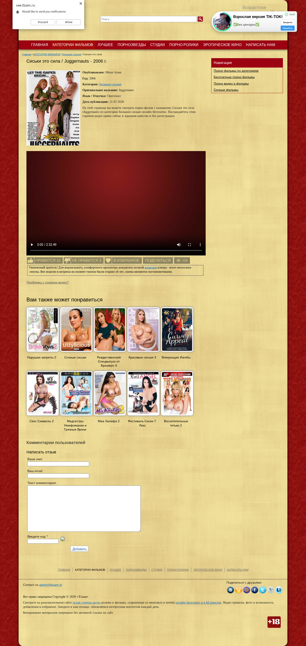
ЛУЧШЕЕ (105, 45)
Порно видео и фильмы (231, 83)
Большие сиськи (110, 84)
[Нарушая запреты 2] (42, 352)
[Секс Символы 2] (42, 416)
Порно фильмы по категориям (236, 71)
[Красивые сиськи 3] (143, 352)
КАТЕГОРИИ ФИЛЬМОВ (73, 45)
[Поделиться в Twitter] (262, 589)
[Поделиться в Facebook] (254, 589)
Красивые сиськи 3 (142, 357)
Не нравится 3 (86, 260)
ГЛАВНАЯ (39, 45)
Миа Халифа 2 (109, 421)
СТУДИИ (157, 45)
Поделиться (158, 260)
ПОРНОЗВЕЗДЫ (132, 45)
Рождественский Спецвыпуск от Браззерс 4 (109, 361)
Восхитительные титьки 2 (176, 423)
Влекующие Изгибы (176, 357)
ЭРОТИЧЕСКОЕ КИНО (222, 45)
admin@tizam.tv (50, 585)
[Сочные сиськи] (76, 352)
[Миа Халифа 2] (110, 416)
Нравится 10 (47, 260)
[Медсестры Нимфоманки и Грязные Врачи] (76, 416)
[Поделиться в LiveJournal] (270, 589)
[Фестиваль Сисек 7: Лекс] (143, 416)
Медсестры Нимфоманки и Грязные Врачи (75, 425)
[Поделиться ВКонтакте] (230, 589)
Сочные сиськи (75, 357)
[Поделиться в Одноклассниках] (238, 589)
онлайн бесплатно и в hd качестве (198, 602)
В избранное (127, 260)
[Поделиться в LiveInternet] (278, 589)
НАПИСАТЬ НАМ (260, 45)
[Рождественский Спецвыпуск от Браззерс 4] (110, 352)
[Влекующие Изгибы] (177, 352)
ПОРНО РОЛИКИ (183, 45)
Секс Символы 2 (42, 421)
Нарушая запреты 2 (41, 357)
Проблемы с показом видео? (47, 282)
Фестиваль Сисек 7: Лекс (142, 423)
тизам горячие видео (87, 602)
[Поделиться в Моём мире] (246, 589)
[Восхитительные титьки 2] (177, 416)
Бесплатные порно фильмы (234, 77)
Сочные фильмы (226, 90)
